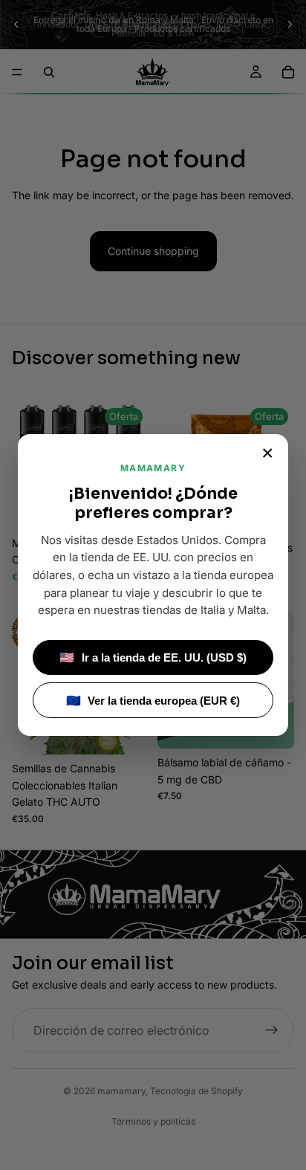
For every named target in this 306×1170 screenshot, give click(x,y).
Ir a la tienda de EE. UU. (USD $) (153, 657)
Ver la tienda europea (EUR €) (153, 700)
